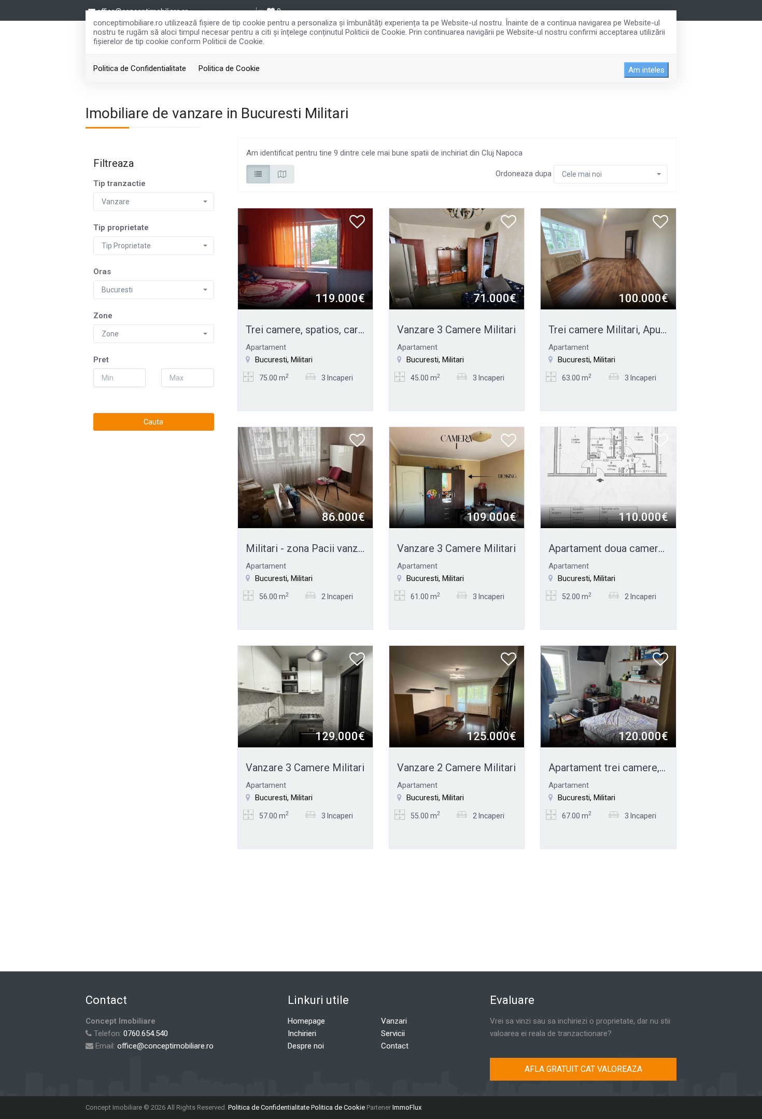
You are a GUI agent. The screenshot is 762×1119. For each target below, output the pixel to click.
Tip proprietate (121, 227)
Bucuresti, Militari (284, 359)
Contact (394, 1046)
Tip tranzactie (119, 183)
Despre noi (306, 1046)
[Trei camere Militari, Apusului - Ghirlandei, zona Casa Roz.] (608, 258)
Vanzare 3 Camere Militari (456, 329)
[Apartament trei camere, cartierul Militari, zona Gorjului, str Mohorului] (608, 696)
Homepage (306, 1021)
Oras (102, 271)
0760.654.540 (145, 1033)
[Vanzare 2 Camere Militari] (456, 696)
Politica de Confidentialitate (139, 68)
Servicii (393, 1033)
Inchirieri (302, 1033)
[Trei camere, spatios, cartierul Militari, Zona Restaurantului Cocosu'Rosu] (305, 258)
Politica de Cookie (229, 68)
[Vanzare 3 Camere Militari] (456, 258)
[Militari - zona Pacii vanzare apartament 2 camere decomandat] (305, 477)
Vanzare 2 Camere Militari (456, 767)
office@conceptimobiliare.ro (165, 1046)
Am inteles (646, 70)
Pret (101, 359)
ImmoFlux (406, 1107)
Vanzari (394, 1021)
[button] (153, 201)
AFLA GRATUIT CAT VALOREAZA (583, 1069)
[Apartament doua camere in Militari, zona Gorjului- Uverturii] (608, 477)
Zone (102, 315)
